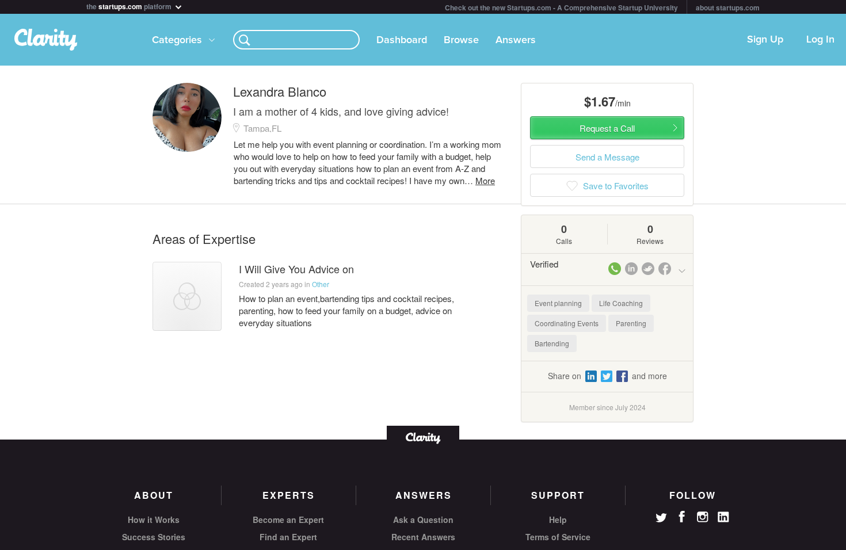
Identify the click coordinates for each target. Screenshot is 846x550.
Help (558, 519)
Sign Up (765, 40)
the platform (129, 5)
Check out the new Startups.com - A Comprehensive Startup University (561, 7)
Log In (820, 40)
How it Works (154, 519)
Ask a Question (423, 519)
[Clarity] (423, 437)
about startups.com (728, 7)
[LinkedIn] (723, 517)
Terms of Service (557, 537)
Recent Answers (423, 537)
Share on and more (607, 375)
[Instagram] (702, 517)
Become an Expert (288, 519)
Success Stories (153, 537)
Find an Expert (288, 537)
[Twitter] (661, 519)
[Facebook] (682, 516)
